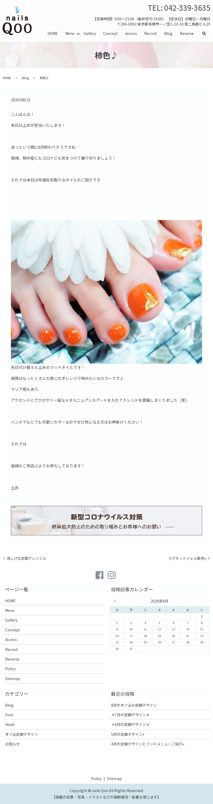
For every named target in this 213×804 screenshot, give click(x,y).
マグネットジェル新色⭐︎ (187, 558)
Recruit (150, 33)
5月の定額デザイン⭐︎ (127, 734)
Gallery (90, 33)
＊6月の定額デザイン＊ (130, 724)
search (206, 33)
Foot (9, 714)
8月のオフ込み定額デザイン (134, 705)
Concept (110, 33)
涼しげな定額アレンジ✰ (26, 558)
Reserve (187, 33)
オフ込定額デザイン (21, 734)
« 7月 (116, 601)
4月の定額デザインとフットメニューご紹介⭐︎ (147, 743)
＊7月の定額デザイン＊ (130, 714)
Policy (10, 668)
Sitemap (12, 678)
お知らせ (12, 743)
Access (131, 33)
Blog (168, 33)
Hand (9, 724)
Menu (70, 33)
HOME (53, 33)
